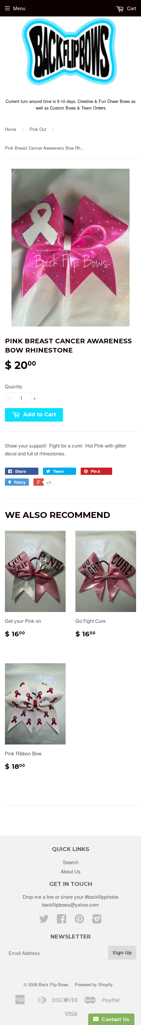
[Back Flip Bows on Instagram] (97, 920)
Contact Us (114, 1019)
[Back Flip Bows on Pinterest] (79, 920)
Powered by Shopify (94, 984)
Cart (131, 8)
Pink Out (38, 129)
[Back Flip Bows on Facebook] (62, 920)
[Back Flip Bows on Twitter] (44, 920)
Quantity (13, 386)
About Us (71, 871)
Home (10, 129)
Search (70, 862)
